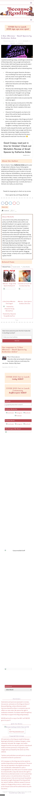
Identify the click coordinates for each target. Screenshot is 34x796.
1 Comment (19, 43)
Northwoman (14, 357)
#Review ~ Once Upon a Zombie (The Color (25, 302)
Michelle (26, 41)
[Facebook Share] (2, 203)
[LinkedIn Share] (10, 203)
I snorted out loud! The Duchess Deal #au (25, 285)
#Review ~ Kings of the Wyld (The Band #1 (9, 285)
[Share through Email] (18, 203)
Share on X (26, 155)
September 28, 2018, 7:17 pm (9, 367)
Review (13, 43)
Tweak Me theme (13, 793)
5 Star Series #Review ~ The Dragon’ (9, 302)
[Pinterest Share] (14, 203)
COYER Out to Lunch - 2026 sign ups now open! (18, 28)
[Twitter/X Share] (6, 203)
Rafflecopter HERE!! (18, 393)
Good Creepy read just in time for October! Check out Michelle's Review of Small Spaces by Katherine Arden (17, 147)
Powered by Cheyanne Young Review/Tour (9, 315)
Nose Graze (22, 793)
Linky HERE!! (17, 379)
